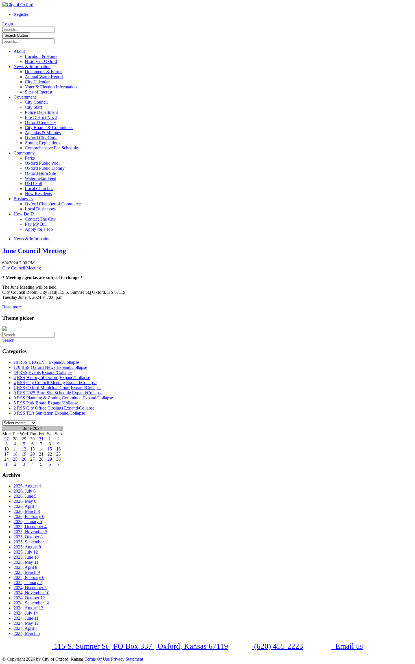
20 (32, 454)
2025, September (31, 541)
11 (15, 449)
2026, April (25, 506)
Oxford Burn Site (40, 173)
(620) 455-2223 (277, 646)
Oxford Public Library (45, 168)
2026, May (25, 501)
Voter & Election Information (51, 86)
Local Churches (39, 188)
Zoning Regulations (42, 142)
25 (15, 459)
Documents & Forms (43, 71)
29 (49, 459)
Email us (348, 646)
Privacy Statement (127, 659)
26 (24, 459)
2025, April (25, 567)
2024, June (26, 618)
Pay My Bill (36, 224)
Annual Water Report (44, 76)
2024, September (31, 602)
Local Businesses (40, 208)
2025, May (26, 562)
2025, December (30, 526)
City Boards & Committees (49, 127)
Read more (12, 306)
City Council (36, 102)
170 (17, 367)
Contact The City (40, 219)
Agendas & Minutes (43, 132)
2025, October (28, 536)
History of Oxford (41, 61)
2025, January (28, 582)
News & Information (32, 66)
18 (15, 454)
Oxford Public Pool (42, 163)
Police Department (41, 112)
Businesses (23, 198)
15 (49, 449)
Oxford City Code (41, 137)
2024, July (26, 613)
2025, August (27, 547)
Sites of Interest (38, 92)
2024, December (30, 587)
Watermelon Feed (40, 178)
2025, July (26, 552)
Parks (30, 158)
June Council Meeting (34, 250)
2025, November (30, 531)
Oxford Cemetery (40, 122)
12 (24, 449)
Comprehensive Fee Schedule (51, 147)
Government (25, 97)
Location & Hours (41, 56)
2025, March (27, 572)
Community (24, 153)
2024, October (29, 597)
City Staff (33, 107)
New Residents (38, 193)
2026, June (25, 496)
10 (16, 362)
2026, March (27, 511)
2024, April (25, 628)
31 (41, 438)
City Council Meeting (21, 267)
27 (6, 438)
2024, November (31, 592)
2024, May (26, 623)
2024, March (27, 633)
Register (21, 14)
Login (7, 23)
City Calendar (37, 81)
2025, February (29, 577)
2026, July (25, 491)
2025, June (26, 557)
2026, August (27, 486)
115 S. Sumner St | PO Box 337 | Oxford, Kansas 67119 (140, 646)
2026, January (28, 521)
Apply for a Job (39, 229)
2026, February (29, 516)
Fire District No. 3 (41, 117)
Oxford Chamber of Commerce (53, 203)
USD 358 (33, 183)
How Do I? (24, 214)
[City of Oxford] (17, 4)
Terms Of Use (97, 659)
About (19, 51)
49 (16, 372)
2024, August (28, 608)
